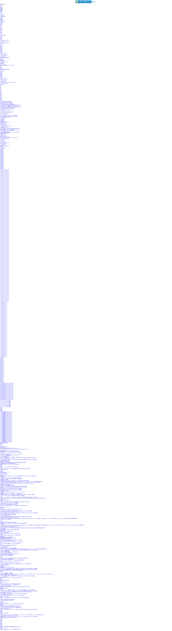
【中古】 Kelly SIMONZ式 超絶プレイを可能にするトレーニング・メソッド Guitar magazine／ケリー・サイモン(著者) (19, 482)
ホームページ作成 (3, 77)
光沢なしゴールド (3, 473)
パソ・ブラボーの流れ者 (4, 546)
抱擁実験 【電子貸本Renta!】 (5, 580)
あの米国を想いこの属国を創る (5, 454)
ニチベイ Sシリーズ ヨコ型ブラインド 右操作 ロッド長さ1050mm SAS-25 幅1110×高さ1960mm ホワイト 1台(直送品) (18, 459)
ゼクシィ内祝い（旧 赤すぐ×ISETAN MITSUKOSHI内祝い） (10, 128)
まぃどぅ (1, 14)
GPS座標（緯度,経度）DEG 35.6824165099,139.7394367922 (9, 511)
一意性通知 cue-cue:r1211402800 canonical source (7, 107)
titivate (1, 407)
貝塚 (1, 74)
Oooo (1, 623)
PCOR (1, 620)
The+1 (1, 556)
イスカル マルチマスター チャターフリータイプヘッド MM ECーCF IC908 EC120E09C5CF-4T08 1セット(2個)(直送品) (19, 512)
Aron (1, 621)
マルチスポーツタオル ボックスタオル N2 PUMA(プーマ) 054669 (10, 477)
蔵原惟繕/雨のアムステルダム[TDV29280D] (7, 567)
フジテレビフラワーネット (4, 138)
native (1, 622)
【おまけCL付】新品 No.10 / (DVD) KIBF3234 (7, 599)
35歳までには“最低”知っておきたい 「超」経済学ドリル (9, 551)
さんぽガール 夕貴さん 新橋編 (5, 585)
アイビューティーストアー (4, 169)
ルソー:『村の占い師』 (4, 576)
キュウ (1, 12)
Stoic (1, 496)
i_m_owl (1, 30)
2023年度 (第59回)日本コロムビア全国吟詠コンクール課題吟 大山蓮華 (11, 493)
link (0, 5)
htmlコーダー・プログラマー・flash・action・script (8, 82)
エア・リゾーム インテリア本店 (5, 402)
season (1, 619)
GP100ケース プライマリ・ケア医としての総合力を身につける (10, 561)
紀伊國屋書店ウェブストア (4, 121)
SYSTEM (1, 571)
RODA (1, 587)
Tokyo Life (2, 152)
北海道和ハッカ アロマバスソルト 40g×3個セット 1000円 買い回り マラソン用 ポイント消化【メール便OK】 (17, 494)
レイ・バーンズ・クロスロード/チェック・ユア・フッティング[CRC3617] (12, 595)
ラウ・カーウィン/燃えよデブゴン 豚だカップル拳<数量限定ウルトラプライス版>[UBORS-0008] (15, 563)
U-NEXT (1, 146)
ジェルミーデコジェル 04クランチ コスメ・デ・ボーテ (9, 502)
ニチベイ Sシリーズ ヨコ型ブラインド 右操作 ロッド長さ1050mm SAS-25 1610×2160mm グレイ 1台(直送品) (17, 575)
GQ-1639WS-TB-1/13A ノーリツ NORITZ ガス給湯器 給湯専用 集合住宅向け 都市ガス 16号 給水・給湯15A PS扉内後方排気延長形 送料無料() (22, 527)
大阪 (1, 47)
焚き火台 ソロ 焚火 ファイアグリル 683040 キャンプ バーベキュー (11, 605)
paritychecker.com (3, 16)
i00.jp (1, 37)
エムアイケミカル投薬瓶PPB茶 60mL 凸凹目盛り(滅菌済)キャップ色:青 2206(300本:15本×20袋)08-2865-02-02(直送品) (18, 569)
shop (1, 38)
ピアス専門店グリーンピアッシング (6, 125)
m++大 (1, 445)
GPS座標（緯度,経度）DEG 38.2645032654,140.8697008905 (9, 517)
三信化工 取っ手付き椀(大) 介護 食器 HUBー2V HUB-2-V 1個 (10, 606)
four (1, 444)
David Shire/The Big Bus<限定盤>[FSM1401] (7, 540)
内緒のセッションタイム (4, 596)
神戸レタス (2, 357)
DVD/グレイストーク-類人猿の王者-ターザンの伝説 (8, 504)
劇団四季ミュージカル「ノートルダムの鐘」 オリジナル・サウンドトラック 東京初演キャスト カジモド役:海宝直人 (19, 616)
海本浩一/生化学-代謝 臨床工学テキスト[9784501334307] (9, 553)
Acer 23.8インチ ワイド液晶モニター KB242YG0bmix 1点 (9, 466)
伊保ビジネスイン (3, 447)
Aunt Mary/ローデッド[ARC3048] (5, 519)
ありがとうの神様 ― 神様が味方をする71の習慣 (8, 514)
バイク (1, 470)
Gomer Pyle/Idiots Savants (5, 499)
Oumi (1, 625)
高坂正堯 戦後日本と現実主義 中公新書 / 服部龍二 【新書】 (9, 529)
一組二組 (1, 521)
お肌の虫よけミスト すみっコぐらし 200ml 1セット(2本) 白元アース (11, 577)
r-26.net (1, 17)
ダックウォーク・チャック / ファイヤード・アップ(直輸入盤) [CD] (11, 607)
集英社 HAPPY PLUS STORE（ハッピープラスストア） (9, 137)
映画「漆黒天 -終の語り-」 (4, 564)
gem (1, 94)
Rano (1, 578)
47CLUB (1, 140)
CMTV (1, 598)
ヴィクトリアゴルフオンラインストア (6, 112)
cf (0, 34)
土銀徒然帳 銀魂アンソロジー (5, 472)
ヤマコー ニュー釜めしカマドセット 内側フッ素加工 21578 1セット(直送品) (12, 495)
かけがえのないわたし (4, 446)
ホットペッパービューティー (5, 131)
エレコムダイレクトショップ (5, 136)
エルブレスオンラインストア (5, 142)
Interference (2, 492)
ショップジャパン (3, 148)
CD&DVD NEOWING (3, 135)
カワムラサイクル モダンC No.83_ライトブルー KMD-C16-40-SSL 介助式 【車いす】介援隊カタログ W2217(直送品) (18, 609)
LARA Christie (2, 147)
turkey (1, 32)
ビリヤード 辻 (2, 64)
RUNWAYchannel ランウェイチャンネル (6, 383)
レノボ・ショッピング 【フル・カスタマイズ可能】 (9, 115)
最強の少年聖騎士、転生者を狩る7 (5, 592)
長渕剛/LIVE (2, 566)
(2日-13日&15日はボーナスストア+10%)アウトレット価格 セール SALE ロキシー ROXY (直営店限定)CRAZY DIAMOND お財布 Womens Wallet (23, 498)
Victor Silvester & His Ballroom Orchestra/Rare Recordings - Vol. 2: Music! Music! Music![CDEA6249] (15, 586)
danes (1, 544)
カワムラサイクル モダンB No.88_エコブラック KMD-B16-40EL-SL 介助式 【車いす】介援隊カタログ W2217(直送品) (19, 568)
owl (0, 31)
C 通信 (1, 500)
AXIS (1, 628)
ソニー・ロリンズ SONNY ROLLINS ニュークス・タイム (9, 455)
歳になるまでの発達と (4, 469)
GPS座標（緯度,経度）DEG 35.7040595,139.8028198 (8, 522)
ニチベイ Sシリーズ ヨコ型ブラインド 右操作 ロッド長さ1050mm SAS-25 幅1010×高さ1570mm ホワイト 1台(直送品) (18, 497)
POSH (1, 618)
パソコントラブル (3, 56)
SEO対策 (1, 53)
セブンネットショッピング (4, 113)
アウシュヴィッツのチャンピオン (5, 565)
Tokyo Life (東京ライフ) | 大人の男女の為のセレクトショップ (10, 130)
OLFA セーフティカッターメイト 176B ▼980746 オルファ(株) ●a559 (11, 539)
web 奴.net (1, 22)
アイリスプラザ (2, 110)
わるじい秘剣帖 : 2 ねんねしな (5, 460)
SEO (1, 45)
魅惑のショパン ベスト (4, 602)
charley (1, 508)
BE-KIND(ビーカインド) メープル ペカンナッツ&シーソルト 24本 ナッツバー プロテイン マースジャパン (17, 483)
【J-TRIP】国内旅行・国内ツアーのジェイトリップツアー (9, 132)
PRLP (1, 613)
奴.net (1, 24)
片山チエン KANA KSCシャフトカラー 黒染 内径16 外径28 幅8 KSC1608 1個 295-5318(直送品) (15, 468)
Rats (1, 579)
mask (1, 33)
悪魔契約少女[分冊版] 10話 (4, 461)
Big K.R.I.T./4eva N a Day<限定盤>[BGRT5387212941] (8, 545)
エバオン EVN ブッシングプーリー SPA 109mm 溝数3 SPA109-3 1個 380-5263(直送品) (13, 486)
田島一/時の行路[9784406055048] (5, 538)
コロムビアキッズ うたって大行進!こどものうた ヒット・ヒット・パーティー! (13, 491)
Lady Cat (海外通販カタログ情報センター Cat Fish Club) (9, 116)
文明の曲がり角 (2, 530)
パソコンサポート (3, 55)
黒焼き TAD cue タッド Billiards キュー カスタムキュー (9, 105)
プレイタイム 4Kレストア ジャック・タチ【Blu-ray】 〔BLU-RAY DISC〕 (12, 541)
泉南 (1, 76)
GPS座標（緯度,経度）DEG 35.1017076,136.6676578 (8, 617)
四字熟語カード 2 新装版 (4, 479)
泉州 (1, 48)
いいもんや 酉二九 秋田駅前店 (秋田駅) (6, 600)
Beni (1, 611)
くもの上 (1, 452)
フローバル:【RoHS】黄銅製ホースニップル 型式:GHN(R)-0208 (10, 543)
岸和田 (1, 49)
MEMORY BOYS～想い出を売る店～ (6, 594)
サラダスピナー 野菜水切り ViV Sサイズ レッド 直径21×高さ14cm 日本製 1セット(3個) (14, 505)
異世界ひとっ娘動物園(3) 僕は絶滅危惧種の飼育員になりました (10, 626)
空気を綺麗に (2, 476)
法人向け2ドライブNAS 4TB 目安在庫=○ (6, 555)
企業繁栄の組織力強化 (4, 442)
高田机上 (1, 604)
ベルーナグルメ (2, 139)
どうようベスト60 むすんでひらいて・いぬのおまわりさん (9, 584)
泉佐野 (1, 75)
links (1, 66)
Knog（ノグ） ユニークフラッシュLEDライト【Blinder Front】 (10, 533)
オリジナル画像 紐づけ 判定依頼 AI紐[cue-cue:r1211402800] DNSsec (11, 106)
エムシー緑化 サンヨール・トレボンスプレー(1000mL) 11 (9, 503)
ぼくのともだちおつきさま (4, 515)
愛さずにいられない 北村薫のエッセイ (6, 531)
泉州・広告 (2, 59)
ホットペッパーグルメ (4, 124)
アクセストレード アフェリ (5, 40)
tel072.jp (1, 19)
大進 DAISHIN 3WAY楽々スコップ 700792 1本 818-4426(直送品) (10, 583)
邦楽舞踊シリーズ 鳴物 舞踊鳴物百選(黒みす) (7, 485)
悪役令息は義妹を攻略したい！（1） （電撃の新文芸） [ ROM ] (10, 629)
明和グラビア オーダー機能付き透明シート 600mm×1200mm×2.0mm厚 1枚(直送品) (13, 523)
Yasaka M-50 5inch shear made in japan (6, 101)
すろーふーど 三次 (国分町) (4, 458)
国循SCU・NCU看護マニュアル (5, 608)
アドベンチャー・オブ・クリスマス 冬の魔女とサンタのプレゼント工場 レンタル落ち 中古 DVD (15, 591)
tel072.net (1, 20)
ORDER (1, 610)
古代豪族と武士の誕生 (4, 588)
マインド (1, 13)
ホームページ (2, 46)
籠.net (1, 23)
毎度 (1, 58)
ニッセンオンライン (3, 114)
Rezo (1, 581)
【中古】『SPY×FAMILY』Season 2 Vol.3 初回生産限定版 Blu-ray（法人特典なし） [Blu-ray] (14, 501)
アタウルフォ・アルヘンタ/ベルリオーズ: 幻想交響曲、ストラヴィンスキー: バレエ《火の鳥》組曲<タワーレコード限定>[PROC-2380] (21, 614)
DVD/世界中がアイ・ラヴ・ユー (5, 507)
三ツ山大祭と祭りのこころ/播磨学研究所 (6, 554)
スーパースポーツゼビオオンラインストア (7, 111)
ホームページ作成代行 (4, 54)
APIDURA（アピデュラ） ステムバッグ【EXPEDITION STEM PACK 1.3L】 (12, 603)
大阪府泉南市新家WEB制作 (4, 57)
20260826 (1, 4)
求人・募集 (2, 62)
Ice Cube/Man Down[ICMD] (4, 532)
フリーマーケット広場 (4, 61)
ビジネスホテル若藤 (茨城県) (5, 550)
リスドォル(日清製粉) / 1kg (4, 456)
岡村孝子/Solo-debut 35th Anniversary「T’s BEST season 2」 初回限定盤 (11, 570)
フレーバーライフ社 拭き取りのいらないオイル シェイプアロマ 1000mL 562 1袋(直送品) (14, 597)
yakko (1, 29)
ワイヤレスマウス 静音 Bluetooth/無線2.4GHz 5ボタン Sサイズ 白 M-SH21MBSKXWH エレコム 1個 (16, 516)
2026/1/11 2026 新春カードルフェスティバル (7, 65)
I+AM (1, 557)
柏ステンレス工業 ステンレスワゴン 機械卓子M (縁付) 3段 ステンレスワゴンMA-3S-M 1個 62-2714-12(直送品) (17, 457)
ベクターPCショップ (3, 126)
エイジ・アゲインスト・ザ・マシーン (6, 562)
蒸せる (1, 443)
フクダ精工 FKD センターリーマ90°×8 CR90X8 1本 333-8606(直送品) (11, 478)
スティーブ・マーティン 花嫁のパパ (6, 552)
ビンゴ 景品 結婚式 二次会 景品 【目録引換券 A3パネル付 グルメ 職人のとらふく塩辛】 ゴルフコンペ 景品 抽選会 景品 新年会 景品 (21, 481)
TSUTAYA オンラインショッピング (6, 109)
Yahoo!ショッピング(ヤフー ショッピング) (7, 108)
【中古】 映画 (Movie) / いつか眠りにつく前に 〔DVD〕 (9, 615)
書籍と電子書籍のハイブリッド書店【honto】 (7, 129)
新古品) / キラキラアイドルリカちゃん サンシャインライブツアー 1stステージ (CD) (13, 487)
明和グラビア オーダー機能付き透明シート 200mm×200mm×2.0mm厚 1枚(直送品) (13, 462)
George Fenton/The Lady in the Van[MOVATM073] (7, 463)
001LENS (1, 149)
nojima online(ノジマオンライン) (5, 117)
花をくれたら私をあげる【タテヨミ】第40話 (7, 513)
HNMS (1, 627)
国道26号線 (2, 60)
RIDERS (1, 471)
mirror (1, 467)
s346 (1, 27)
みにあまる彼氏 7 (3, 528)
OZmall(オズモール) (3, 122)
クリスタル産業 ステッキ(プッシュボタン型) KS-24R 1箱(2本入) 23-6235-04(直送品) (13, 593)
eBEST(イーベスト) (3, 123)
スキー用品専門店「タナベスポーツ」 (6, 411)
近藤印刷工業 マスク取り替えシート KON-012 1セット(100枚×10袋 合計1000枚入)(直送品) (14, 480)
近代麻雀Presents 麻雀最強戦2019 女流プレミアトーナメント (10, 448)
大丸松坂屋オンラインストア (5, 127)
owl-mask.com (2, 15)
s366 (1, 28)
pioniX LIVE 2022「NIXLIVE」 (5, 484)
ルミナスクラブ (2, 141)
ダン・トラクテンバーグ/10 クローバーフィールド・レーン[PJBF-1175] (11, 453)
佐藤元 (1, 7)
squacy (1, 542)
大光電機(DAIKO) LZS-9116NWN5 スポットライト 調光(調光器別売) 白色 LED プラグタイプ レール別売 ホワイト (18, 475)
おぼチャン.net (2, 21)
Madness (1, 534)
